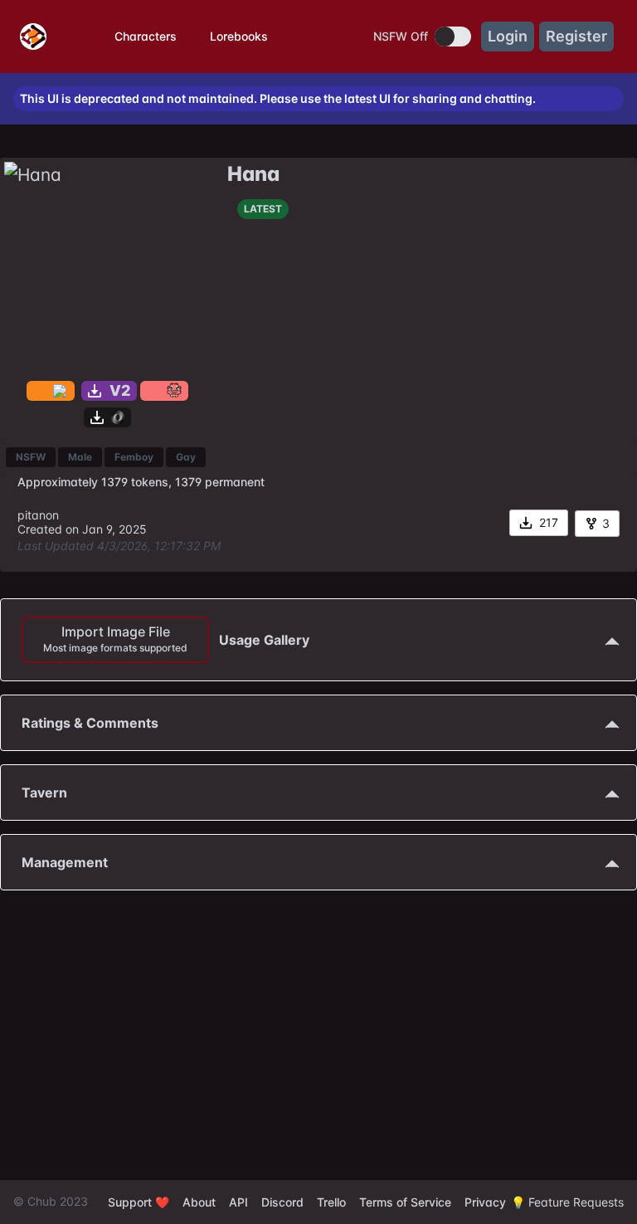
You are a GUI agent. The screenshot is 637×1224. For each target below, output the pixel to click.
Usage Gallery (176, 638)
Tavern (44, 792)
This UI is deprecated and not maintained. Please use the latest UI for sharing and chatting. (278, 99)
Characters (145, 36)
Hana (253, 174)
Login (508, 36)
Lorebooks (239, 36)
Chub (41, 1201)
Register (576, 36)
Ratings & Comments (90, 722)
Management (65, 862)
